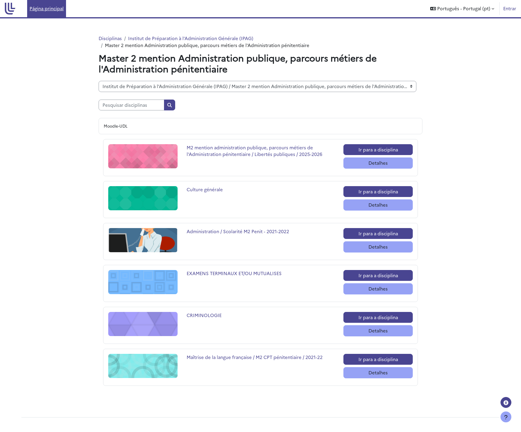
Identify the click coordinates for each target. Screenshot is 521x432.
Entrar (509, 8)
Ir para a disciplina (378, 149)
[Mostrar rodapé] (505, 416)
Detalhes (378, 163)
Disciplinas (110, 38)
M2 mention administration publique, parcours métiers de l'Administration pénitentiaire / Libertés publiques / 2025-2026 (254, 150)
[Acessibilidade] (505, 402)
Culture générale (208, 189)
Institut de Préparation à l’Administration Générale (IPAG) (190, 38)
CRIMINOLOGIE (208, 315)
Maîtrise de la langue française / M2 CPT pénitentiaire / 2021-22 (255, 357)
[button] (462, 8)
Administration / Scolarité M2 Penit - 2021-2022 (238, 231)
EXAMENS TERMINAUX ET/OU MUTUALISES (234, 273)
